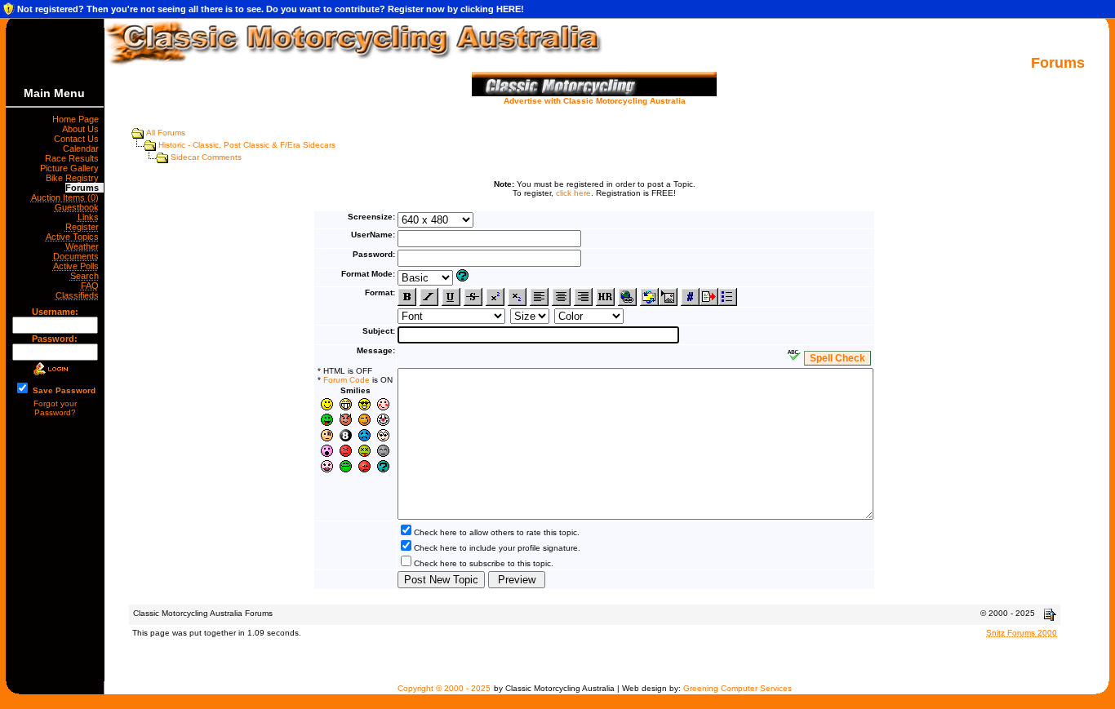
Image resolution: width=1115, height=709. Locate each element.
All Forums (165, 132)
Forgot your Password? (55, 408)
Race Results (74, 158)
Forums (84, 188)
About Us (83, 129)
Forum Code (346, 379)
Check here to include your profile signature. (497, 547)
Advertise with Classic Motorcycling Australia (595, 100)
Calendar (83, 148)
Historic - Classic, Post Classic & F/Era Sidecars (246, 144)
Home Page (78, 119)
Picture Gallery (72, 168)
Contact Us (79, 139)
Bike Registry (75, 178)
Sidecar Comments (206, 157)
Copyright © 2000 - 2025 (444, 688)
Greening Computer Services (737, 688)
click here (573, 192)
